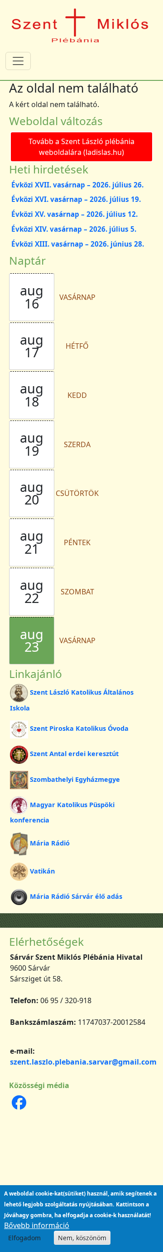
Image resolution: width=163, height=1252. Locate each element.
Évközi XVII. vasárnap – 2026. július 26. (77, 184)
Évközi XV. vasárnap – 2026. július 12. (74, 214)
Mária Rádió (50, 843)
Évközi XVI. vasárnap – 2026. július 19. (76, 199)
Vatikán (42, 871)
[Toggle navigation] (18, 61)
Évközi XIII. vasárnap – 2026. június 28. (77, 243)
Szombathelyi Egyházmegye (75, 779)
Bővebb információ (36, 1225)
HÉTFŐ (77, 346)
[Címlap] (80, 24)
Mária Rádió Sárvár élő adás (76, 896)
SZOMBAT (77, 592)
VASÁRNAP (77, 297)
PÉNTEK (77, 542)
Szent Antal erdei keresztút (74, 753)
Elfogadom (24, 1237)
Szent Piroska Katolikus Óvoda (79, 728)
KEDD (77, 395)
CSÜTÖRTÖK (77, 493)
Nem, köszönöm (82, 1237)
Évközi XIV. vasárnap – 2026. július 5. (73, 229)
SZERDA (77, 444)
